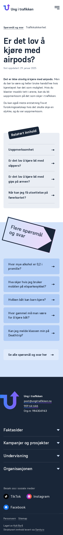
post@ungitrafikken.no (38, 401)
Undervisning (16, 455)
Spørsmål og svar (14, 27)
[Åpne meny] (57, 7)
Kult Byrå (18, 525)
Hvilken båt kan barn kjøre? (27, 300)
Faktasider (13, 430)
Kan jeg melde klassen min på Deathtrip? (28, 333)
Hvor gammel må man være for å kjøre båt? (27, 315)
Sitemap (22, 518)
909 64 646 (31, 406)
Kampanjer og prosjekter (26, 442)
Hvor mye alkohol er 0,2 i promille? (25, 266)
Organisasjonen (18, 468)
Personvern (10, 518)
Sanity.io (39, 529)
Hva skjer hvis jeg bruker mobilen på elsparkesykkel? (27, 284)
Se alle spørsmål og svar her (27, 355)
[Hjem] (18, 7)
